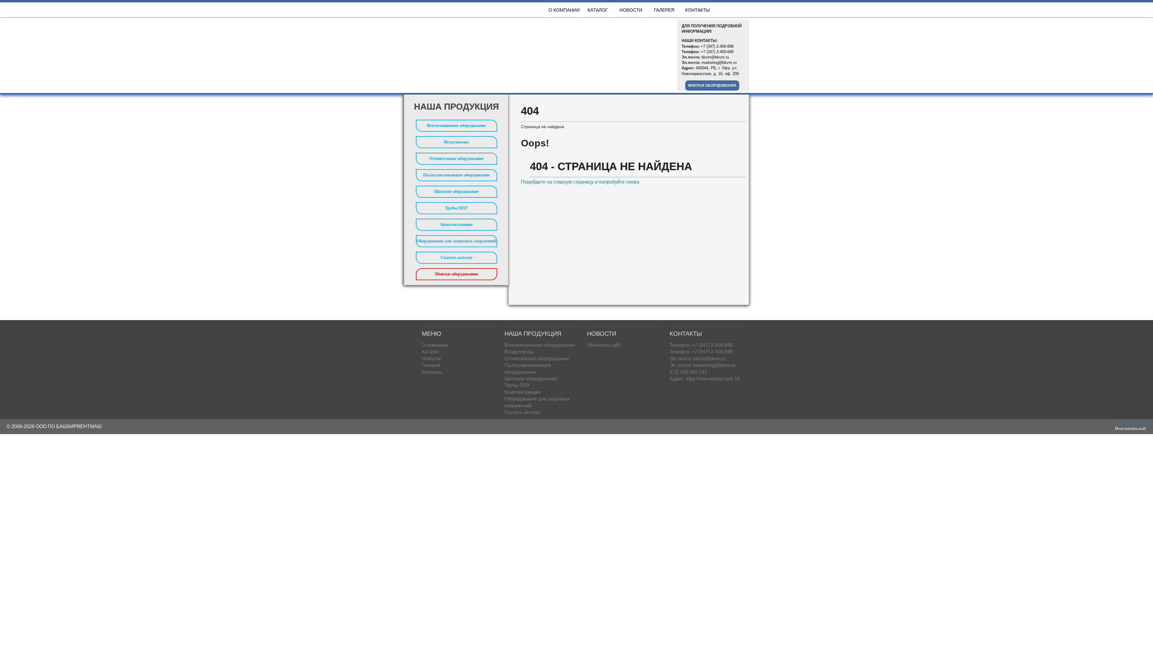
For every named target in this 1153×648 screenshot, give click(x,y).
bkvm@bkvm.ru (715, 57)
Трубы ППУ (456, 208)
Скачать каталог (456, 257)
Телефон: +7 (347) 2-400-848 (701, 351)
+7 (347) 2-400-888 (717, 46)
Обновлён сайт (604, 345)
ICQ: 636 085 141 (688, 372)
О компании (564, 10)
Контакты (697, 10)
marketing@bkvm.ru (719, 62)
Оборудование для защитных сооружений (456, 241)
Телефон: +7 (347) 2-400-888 (701, 345)
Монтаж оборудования (712, 85)
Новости (630, 10)
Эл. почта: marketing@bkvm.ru (703, 365)
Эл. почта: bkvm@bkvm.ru (698, 358)
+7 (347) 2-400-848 (717, 52)
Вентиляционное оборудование (456, 125)
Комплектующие (456, 224)
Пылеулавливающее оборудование (456, 175)
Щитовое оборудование (456, 191)
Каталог (598, 10)
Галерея (664, 10)
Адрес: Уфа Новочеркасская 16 (705, 378)
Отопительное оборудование (456, 158)
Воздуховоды (456, 142)
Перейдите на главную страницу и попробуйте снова (580, 181)
